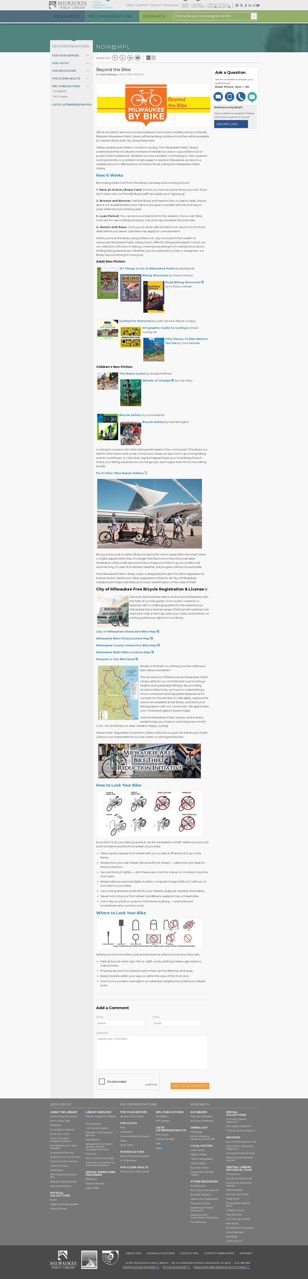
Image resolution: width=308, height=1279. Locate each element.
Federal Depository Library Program (110, 1258)
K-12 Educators (128, 1160)
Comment (102, 1033)
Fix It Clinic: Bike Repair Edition (120, 473)
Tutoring (90, 1153)
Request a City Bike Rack (115, 659)
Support (142, 5)
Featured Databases (201, 1116)
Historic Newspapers (201, 1158)
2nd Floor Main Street (238, 1219)
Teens (123, 1140)
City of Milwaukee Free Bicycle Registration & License (150, 589)
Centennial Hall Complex (64, 1161)
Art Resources (198, 1185)
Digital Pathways (95, 1183)
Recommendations (110, 16)
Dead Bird (91, 1179)
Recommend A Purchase (100, 1158)
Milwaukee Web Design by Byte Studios (220, 1267)
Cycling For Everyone (135, 321)
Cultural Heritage (165, 1138)
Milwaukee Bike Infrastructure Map (123, 638)
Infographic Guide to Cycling (164, 327)
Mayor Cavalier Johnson (139, 1267)
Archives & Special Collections (236, 1120)
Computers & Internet (62, 1129)
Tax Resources (198, 1221)
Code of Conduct (59, 1165)
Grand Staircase (234, 1232)
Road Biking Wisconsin (183, 282)
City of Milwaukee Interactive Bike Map (126, 631)
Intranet (246, 1253)
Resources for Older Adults (134, 1171)
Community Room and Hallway (238, 1184)
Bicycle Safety (130, 415)
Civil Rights (162, 1134)
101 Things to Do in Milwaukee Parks (147, 268)
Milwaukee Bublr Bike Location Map (123, 652)
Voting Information (60, 1186)
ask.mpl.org (227, 124)
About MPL (134, 1253)
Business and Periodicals (240, 1227)
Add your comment (190, 1086)
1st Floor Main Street (237, 1194)
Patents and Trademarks (204, 1198)
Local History (197, 1150)
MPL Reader (60, 96)
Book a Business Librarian (204, 1190)
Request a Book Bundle (63, 1181)
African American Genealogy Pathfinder (202, 1137)
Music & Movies (58, 1208)
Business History (199, 1167)
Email (156, 1017)
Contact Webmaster (219, 1253)
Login (211, 7)
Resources (67, 16)
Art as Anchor (233, 1240)
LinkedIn (130, 58)
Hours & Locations (161, 1253)
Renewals (55, 1125)
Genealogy (196, 1131)
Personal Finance (200, 1203)
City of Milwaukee (89, 1260)
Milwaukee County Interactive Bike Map (126, 645)
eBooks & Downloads (132, 1116)
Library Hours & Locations (64, 1116)
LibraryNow (126, 1131)
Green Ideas (92, 1187)
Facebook (115, 58)
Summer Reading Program (135, 1136)
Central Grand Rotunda (239, 1178)
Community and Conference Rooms (60, 1140)
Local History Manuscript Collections (239, 1147)
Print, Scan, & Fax (60, 1133)
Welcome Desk (234, 1189)
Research (154, 16)
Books (53, 1199)
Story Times (126, 1145)
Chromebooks (93, 1123)
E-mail (138, 58)
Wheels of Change (156, 380)
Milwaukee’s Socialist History (202, 1173)
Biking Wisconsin (155, 275)
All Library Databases (201, 1120)
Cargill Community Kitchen (65, 1156)
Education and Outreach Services (99, 1134)
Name (99, 1017)
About (130, 5)
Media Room (233, 1198)
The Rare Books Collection (240, 1130)
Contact (155, 5)
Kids (122, 1127)
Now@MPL (60, 91)
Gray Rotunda (233, 1214)
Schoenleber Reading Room (238, 1204)
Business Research (200, 1194)
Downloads (171, 5)
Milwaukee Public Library (68, 5)
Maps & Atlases (198, 1154)
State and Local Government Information (204, 1216)
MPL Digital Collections (238, 1126)
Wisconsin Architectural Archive (239, 1159)
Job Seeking (92, 1139)
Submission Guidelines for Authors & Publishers (100, 1164)
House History (198, 1163)
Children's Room (235, 1210)
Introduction (233, 1174)
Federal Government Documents (201, 1209)
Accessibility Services (61, 1152)
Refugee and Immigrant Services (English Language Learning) (99, 1147)
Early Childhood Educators (134, 1156)
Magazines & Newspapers (64, 1204)
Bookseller (232, 1236)
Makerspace (56, 1170)
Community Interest (97, 1128)
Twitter (123, 58)
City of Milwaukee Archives (241, 1141)
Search (223, 6)
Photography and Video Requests (63, 1147)
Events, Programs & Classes (100, 1116)
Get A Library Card (60, 1120)
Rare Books (232, 1223)
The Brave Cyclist (132, 373)
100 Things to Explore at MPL (63, 1176)
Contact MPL (189, 1253)
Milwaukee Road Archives (240, 1153)
